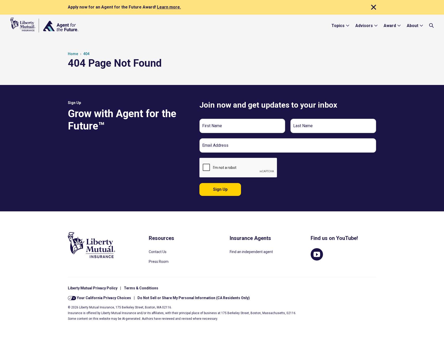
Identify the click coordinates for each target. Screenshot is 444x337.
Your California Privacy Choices (103, 298)
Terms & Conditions (141, 288)
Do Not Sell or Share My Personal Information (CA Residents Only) (193, 298)
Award (390, 25)
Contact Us (157, 252)
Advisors (364, 25)
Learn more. (169, 7)
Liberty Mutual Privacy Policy (92, 288)
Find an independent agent (251, 252)
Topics (338, 25)
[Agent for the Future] (44, 25)
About (412, 25)
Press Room (159, 262)
